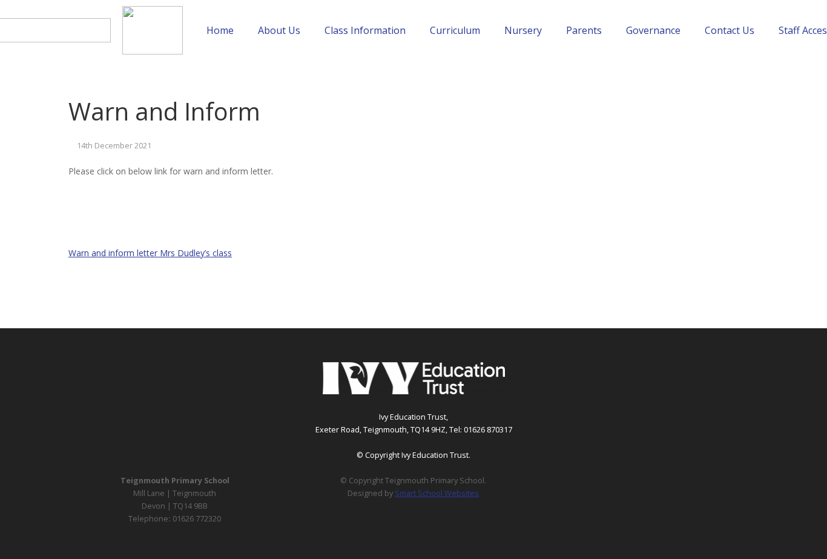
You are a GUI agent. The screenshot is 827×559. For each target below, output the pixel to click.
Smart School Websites (437, 493)
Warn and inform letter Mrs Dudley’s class (150, 253)
